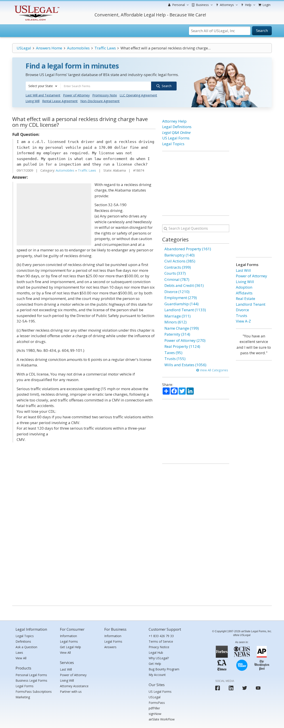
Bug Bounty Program (164, 669)
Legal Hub (156, 652)
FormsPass (157, 703)
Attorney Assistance (74, 686)
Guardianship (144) (181, 303)
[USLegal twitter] (244, 688)
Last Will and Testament (43, 95)
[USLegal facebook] (217, 688)
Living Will (32, 101)
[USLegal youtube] (258, 688)
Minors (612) (175, 322)
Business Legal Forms (31, 680)
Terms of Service (161, 641)
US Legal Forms (175, 138)
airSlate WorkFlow (162, 719)
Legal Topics (173, 143)
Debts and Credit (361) (184, 285)
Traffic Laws (105, 48)
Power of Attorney (76, 95)
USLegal (24, 48)
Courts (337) (175, 273)
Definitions (23, 641)
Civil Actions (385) (179, 261)
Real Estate (245, 298)
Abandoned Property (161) (187, 248)
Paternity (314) (177, 334)
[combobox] (43, 86)
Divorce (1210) (176, 291)
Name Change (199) (181, 328)
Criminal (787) (176, 279)
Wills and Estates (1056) (185, 364)
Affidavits (244, 293)
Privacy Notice (159, 647)
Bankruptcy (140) (179, 255)
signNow (155, 714)
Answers (110, 647)
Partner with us (71, 691)
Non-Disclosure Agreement (100, 101)
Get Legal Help (70, 647)
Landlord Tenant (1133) (185, 309)
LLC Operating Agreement (138, 95)
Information (68, 636)
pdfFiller (154, 708)
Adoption (244, 287)
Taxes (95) (173, 352)
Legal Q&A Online (176, 132)
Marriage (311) (177, 316)
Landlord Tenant (250, 304)
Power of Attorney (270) (184, 340)
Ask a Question (26, 647)
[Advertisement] (54, 214)
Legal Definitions (176, 126)
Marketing (23, 697)
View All (21, 658)
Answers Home (49, 48)
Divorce (242, 309)
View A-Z (243, 321)
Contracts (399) (177, 267)
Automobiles (78, 48)
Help (247, 5)
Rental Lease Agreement (60, 101)
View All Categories (213, 370)
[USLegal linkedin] (231, 688)
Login (266, 5)
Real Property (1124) (182, 346)
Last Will (243, 270)
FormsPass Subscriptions (34, 691)
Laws (19, 652)
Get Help (155, 663)
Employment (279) (180, 297)
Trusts (241, 315)
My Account (157, 675)
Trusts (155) (174, 358)
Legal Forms (25, 686)
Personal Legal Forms (31, 675)
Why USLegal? (159, 658)
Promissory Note (104, 95)
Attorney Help (174, 121)
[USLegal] (36, 6)
